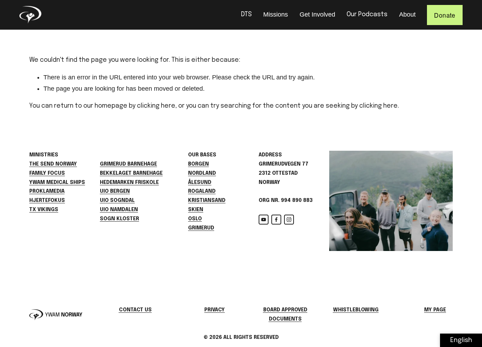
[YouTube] (264, 220)
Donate (444, 15)
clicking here (156, 106)
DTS (246, 14)
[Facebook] (276, 220)
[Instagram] (289, 220)
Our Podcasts (367, 14)
